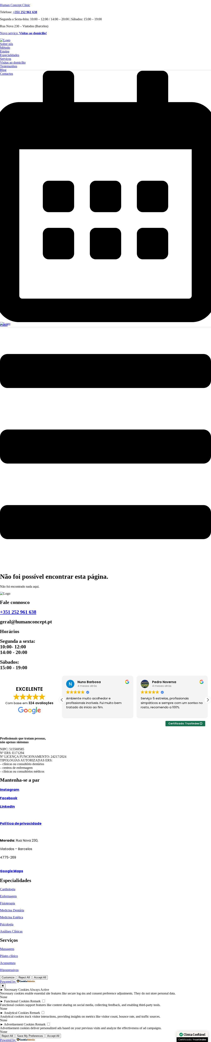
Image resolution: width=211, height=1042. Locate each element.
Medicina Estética (11, 917)
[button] (105, 447)
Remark (35, 1001)
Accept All (40, 977)
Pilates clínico (9, 956)
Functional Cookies (16, 1001)
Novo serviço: (23, 33)
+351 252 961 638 (18, 612)
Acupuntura (7, 963)
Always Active (39, 989)
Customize (8, 977)
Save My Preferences (30, 1035)
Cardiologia (7, 889)
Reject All (24, 977)
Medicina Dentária (12, 910)
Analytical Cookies (16, 1013)
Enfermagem (8, 896)
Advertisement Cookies (19, 1024)
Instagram (9, 789)
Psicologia (6, 924)
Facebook (8, 798)
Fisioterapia (7, 903)
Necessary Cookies (16, 989)
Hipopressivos (9, 970)
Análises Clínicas (11, 931)
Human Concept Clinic (15, 5)
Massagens (7, 949)
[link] (25, 12)
